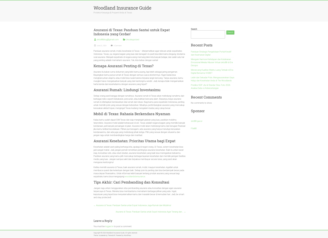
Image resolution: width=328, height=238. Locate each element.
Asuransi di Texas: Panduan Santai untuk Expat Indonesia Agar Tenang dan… (151, 212)
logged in (109, 226)
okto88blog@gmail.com (108, 39)
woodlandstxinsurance (135, 176)
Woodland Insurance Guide (122, 8)
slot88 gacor (196, 121)
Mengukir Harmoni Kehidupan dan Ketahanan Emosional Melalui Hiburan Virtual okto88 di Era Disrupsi (212, 62)
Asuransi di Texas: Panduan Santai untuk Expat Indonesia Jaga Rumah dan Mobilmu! (132, 205)
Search (194, 29)
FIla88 (194, 128)
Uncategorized (132, 39)
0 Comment (117, 46)
